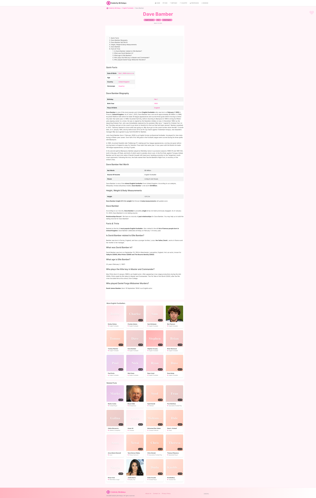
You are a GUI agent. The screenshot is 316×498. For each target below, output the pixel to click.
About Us (148, 493)
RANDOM (205, 3)
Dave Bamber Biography (119, 40)
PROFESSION (195, 3)
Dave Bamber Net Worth (119, 42)
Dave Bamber (115, 47)
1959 (124, 73)
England (157, 108)
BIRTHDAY (174, 3)
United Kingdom (123, 82)
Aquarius (121, 86)
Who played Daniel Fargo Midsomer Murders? (130, 60)
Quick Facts (115, 38)
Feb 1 (120, 73)
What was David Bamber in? (123, 53)
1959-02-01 (130, 73)
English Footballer (128, 8)
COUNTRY (184, 3)
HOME (158, 3)
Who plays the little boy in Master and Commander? (131, 57)
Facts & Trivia (115, 49)
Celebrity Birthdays (118, 3)
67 (119, 77)
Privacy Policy (166, 493)
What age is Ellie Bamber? (123, 55)
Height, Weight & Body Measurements (124, 44)
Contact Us (156, 493)
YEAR (165, 3)
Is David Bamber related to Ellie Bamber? (128, 51)
